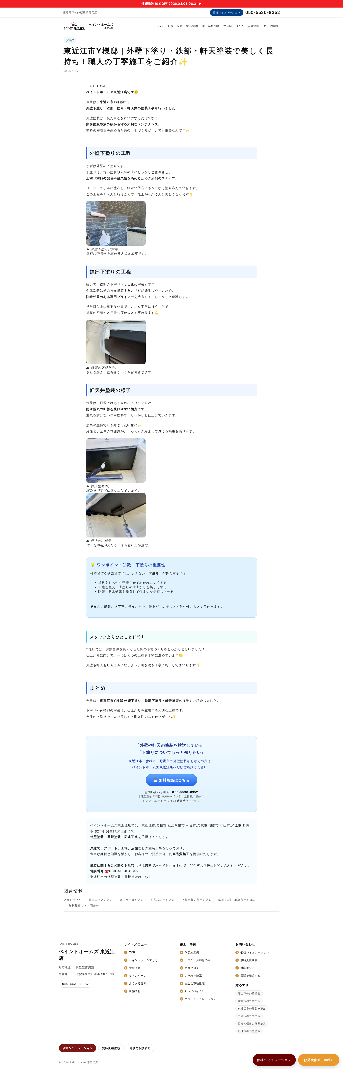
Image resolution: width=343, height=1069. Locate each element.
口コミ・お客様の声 (198, 960)
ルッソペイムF (194, 991)
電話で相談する (250, 975)
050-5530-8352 (262, 12)
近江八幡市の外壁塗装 (252, 1023)
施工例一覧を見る (131, 899)
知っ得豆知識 (211, 26)
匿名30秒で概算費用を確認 (236, 899)
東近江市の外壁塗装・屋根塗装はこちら (121, 877)
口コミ (239, 26)
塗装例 (228, 26)
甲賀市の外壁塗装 (249, 1016)
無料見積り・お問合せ (84, 905)
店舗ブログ (192, 967)
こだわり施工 (193, 975)
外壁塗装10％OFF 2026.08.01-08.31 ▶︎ (171, 4)
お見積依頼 (319, 1060)
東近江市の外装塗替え (252, 1008)
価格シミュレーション (226, 12)
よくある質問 (137, 983)
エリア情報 (270, 26)
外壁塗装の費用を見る (196, 899)
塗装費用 (192, 26)
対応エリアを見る (101, 899)
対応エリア (247, 967)
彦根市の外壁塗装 (249, 1000)
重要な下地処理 (195, 983)
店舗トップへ (73, 899)
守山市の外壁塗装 (249, 993)
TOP (132, 952)
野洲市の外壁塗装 (249, 1031)
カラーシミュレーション (200, 998)
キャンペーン (137, 975)
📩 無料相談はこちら (171, 780)
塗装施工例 (192, 952)
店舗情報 (253, 26)
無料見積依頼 (249, 960)
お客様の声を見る (162, 899)
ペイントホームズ (170, 26)
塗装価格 (135, 967)
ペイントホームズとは (143, 960)
